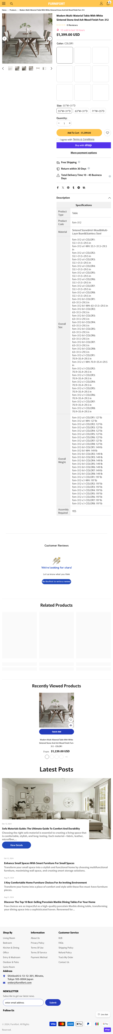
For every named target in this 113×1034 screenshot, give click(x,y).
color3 (61, 757)
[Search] (11, 3)
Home (4, 10)
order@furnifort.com (20, 982)
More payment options (84, 152)
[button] (4, 38)
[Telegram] (78, 187)
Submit (53, 1002)
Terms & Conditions (83, 139)
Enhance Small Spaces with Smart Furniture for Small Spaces (39, 863)
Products (13, 10)
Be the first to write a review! (56, 581)
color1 (47, 757)
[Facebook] (58, 187)
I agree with (66, 139)
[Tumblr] (73, 187)
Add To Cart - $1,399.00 (79, 132)
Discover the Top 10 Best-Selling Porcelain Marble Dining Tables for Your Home (49, 902)
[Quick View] (70, 725)
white (52, 757)
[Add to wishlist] (107, 132)
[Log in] (101, 3)
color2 (57, 757)
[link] (19, 664)
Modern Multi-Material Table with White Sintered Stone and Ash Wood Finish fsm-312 (56, 743)
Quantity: (62, 118)
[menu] (3, 3)
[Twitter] (63, 187)
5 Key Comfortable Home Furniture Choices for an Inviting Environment (45, 882)
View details (16, 845)
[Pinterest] (68, 187)
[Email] (84, 187)
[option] (27, 38)
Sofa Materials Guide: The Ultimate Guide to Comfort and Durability (41, 828)
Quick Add (56, 731)
